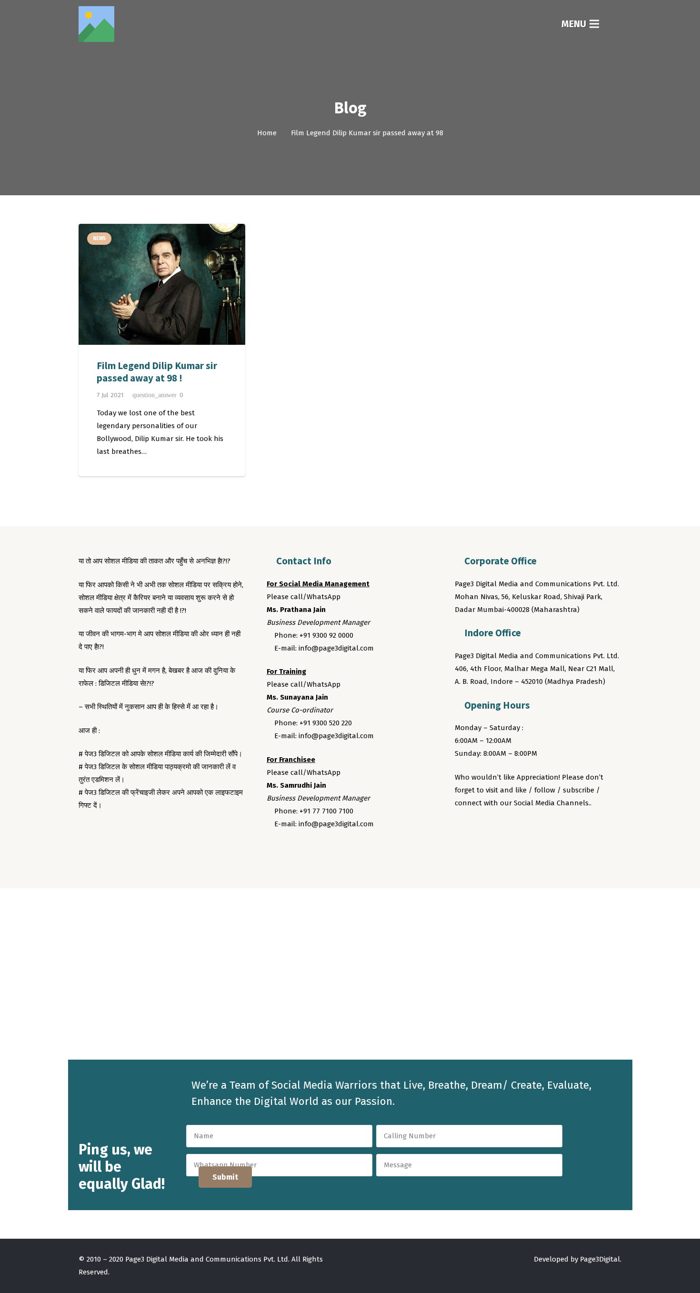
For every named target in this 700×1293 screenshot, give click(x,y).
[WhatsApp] (535, 829)
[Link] (96, 24)
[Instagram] (499, 829)
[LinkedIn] (517, 829)
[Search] (615, 24)
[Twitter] (481, 829)
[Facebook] (464, 829)
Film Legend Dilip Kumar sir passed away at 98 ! (157, 371)
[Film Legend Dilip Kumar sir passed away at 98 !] (162, 284)
